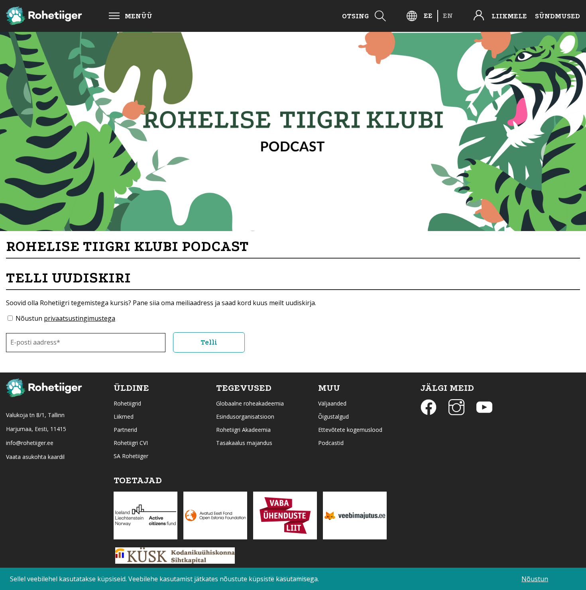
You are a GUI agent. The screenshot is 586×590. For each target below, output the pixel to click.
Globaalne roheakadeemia (250, 403)
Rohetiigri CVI (131, 443)
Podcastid (331, 443)
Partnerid (125, 429)
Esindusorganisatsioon (245, 416)
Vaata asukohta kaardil (35, 457)
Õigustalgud (333, 416)
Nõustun (65, 318)
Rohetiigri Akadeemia (243, 429)
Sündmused (557, 16)
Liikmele (509, 16)
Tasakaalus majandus (244, 443)
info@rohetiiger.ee (29, 443)
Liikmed (124, 416)
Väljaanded (332, 403)
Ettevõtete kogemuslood (350, 429)
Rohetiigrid (127, 403)
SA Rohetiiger (131, 456)
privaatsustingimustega (79, 318)
